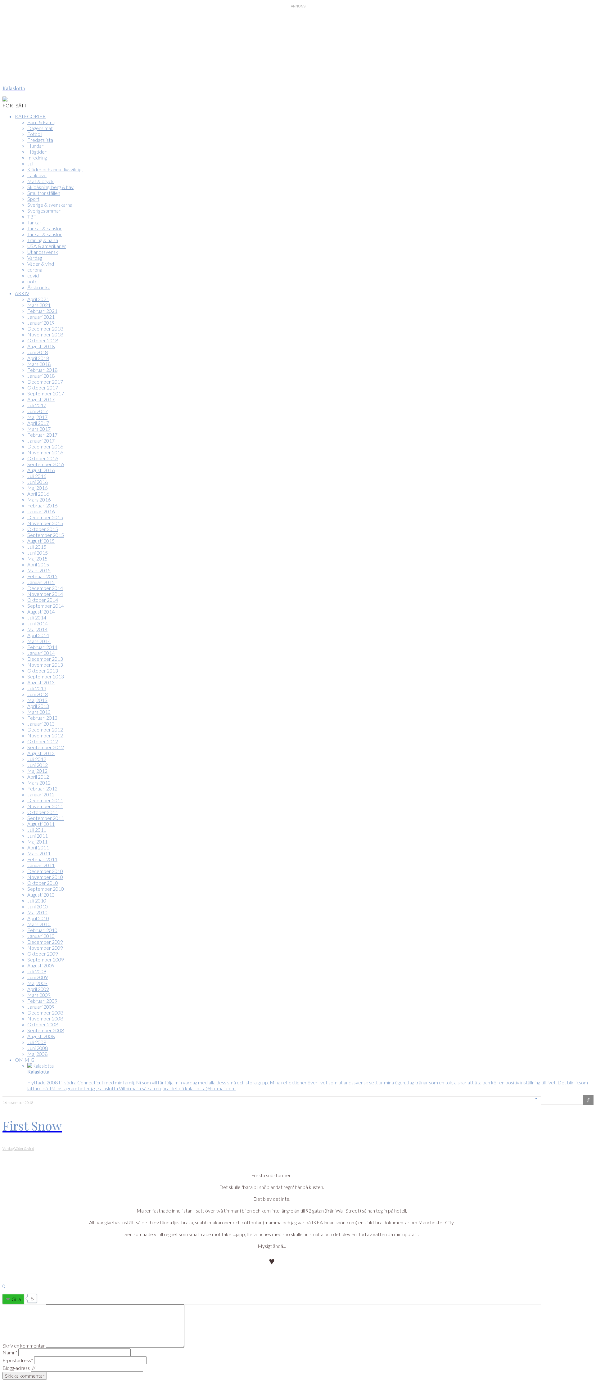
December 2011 (45, 800)
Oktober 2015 (42, 529)
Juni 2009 (37, 977)
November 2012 (45, 735)
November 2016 (45, 452)
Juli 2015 (36, 547)
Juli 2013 (36, 688)
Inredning (37, 157)
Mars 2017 (39, 429)
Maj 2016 (37, 488)
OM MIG (24, 1060)
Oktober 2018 (42, 340)
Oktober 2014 (42, 600)
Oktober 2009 (42, 954)
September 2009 (45, 959)
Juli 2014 (36, 617)
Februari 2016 (42, 505)
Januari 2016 (41, 511)
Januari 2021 (41, 317)
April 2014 (38, 635)
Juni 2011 (37, 836)
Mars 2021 (39, 305)
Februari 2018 (42, 370)
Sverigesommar (44, 211)
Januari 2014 (41, 653)
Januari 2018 (41, 376)
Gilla (16, 1299)
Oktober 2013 (42, 670)
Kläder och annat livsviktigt (55, 169)
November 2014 (45, 594)
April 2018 (38, 358)
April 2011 (38, 847)
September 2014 (45, 606)
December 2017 (45, 382)
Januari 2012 (41, 794)
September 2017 (45, 393)
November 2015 (45, 523)
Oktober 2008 (42, 1024)
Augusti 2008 (41, 1036)
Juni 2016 (37, 482)
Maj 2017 (37, 417)
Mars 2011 (39, 853)
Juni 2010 (37, 906)
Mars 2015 (39, 570)
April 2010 (38, 918)
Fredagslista (40, 140)
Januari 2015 (41, 582)
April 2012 (38, 777)
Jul (30, 163)
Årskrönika (38, 287)
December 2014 (45, 588)
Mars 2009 (39, 995)
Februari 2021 (42, 311)
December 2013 (45, 659)
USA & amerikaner (46, 246)
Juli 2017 (36, 405)
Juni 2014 (37, 623)
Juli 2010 (36, 900)
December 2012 (45, 729)
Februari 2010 (42, 930)
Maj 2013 (37, 700)
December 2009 (45, 942)
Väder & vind (40, 264)
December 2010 (45, 871)
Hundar (35, 146)
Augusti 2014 (41, 611)
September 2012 (45, 747)
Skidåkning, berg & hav (50, 187)
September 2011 (45, 818)
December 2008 (45, 1012)
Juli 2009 (36, 971)
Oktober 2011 (42, 812)
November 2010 (45, 877)
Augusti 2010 (41, 895)
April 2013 (38, 706)
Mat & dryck (40, 181)
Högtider (37, 152)
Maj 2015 (37, 558)
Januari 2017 (41, 440)
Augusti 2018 (41, 346)
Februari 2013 (42, 718)
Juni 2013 (37, 694)
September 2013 (45, 676)
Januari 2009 (41, 1007)
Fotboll (34, 134)
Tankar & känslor (44, 228)
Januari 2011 (41, 865)
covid (33, 275)
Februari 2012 (42, 788)
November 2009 (45, 948)
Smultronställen (43, 193)
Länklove (37, 175)
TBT (31, 216)
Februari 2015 (42, 576)
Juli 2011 (36, 830)
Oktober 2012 (42, 741)
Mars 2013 (39, 712)
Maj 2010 (37, 912)
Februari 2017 (42, 435)
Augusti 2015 (41, 541)
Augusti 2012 (41, 753)
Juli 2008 (36, 1042)
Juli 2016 (36, 476)
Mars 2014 (39, 641)
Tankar (34, 222)
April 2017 (38, 423)
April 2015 (38, 564)
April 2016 (38, 494)
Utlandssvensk (42, 252)
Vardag (34, 258)
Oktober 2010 (42, 883)
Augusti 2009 (41, 965)
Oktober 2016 (42, 458)
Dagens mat (40, 128)
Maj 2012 (37, 771)
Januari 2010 (41, 936)
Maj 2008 (37, 1054)
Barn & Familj (41, 122)
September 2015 (45, 535)
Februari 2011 (42, 859)
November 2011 (45, 806)
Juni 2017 (37, 411)
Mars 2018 (39, 364)
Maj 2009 (37, 983)
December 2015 (45, 517)
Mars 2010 (39, 924)
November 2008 (45, 1018)
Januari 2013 (41, 724)
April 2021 (38, 299)
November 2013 (45, 665)
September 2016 (45, 464)
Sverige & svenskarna (49, 205)
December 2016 (45, 446)
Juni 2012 (37, 765)
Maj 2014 (37, 629)
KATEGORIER (30, 116)
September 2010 (45, 889)
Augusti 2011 (41, 824)
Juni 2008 (37, 1048)
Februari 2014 (42, 647)
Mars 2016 (39, 499)
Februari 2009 (42, 1001)
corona (34, 269)
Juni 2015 (37, 553)
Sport (33, 199)
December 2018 (45, 328)
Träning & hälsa (42, 240)
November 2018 (45, 334)
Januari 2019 (41, 323)
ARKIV (22, 293)
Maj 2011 (37, 841)
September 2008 (45, 1030)
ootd (32, 281)
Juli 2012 (36, 759)
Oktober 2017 (42, 387)
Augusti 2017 (41, 399)
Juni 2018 (37, 352)
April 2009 (38, 989)
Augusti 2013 (41, 682)
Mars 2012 (39, 783)
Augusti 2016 (41, 470)
